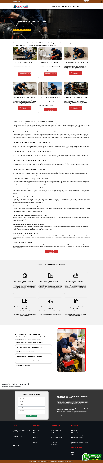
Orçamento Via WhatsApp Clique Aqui (51, 251)
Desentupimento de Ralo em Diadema (76, 62)
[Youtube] (18, 445)
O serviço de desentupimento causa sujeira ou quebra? (33, 356)
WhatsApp (87, 1)
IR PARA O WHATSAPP (31, 415)
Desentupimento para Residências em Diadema (24, 282)
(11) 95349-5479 (17, 1)
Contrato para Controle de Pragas (78, 435)
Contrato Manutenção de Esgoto (77, 432)
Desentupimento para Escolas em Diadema (50, 307)
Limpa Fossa (55, 442)
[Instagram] (16, 445)
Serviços (67, 6)
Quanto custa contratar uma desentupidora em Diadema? (33, 347)
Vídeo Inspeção (55, 444)
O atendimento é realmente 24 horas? (33, 351)
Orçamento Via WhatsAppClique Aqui (25, 74)
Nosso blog (36, 437)
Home (53, 6)
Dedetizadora (74, 430)
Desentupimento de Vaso (57, 430)
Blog (78, 6)
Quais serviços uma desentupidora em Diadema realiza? (33, 342)
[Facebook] (14, 445)
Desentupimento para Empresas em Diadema (50, 282)
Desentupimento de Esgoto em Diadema (24, 63)
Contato (82, 6)
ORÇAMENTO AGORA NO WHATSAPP (22, 29)
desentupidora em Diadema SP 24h (29, 190)
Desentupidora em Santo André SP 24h (78, 439)
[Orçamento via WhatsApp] (92, 457)
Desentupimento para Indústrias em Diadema (76, 282)
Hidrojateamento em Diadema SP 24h (76, 97)
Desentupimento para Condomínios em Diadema (25, 307)
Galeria (35, 435)
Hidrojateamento (56, 439)
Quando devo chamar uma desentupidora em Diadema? (33, 360)
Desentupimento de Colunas (57, 432)
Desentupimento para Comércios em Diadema (76, 307)
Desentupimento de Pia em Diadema (24, 97)
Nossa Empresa (60, 6)
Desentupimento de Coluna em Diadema (50, 98)
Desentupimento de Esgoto (57, 437)
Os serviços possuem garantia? (33, 365)
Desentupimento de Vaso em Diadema (50, 63)
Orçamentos (73, 6)
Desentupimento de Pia (57, 435)
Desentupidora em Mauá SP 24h (77, 437)
